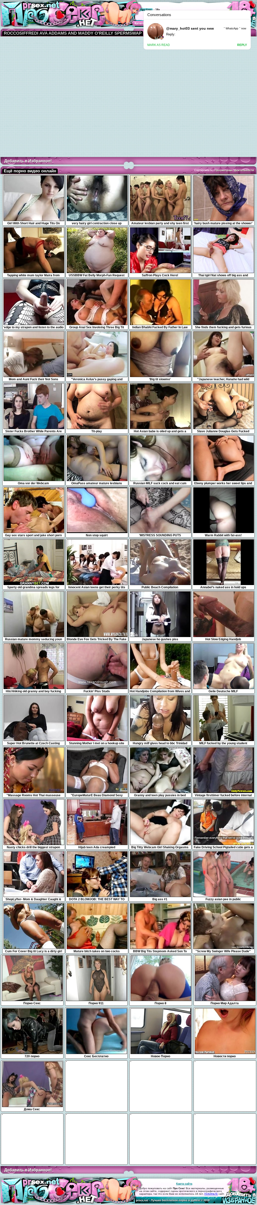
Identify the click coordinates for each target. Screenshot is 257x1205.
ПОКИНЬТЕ (211, 1193)
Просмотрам (223, 170)
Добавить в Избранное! (28, 161)
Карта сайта (184, 1183)
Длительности (244, 170)
